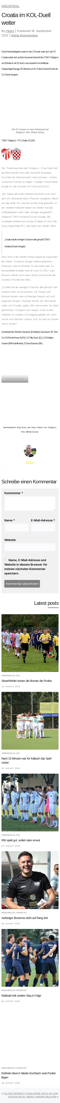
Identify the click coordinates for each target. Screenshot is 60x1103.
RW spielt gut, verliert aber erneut (20, 840)
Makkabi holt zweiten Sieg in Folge (21, 995)
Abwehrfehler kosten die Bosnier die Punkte (26, 680)
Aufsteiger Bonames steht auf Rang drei (24, 918)
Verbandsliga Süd (10, 675)
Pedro (10, 31)
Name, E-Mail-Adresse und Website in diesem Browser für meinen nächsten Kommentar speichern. (25, 566)
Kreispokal (10, 6)
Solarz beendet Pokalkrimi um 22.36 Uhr (31, 1093)
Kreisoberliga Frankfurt (14, 912)
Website (10, 540)
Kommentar (13, 493)
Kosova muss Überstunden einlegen (32, 1096)
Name (9, 520)
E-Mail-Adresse (43, 520)
